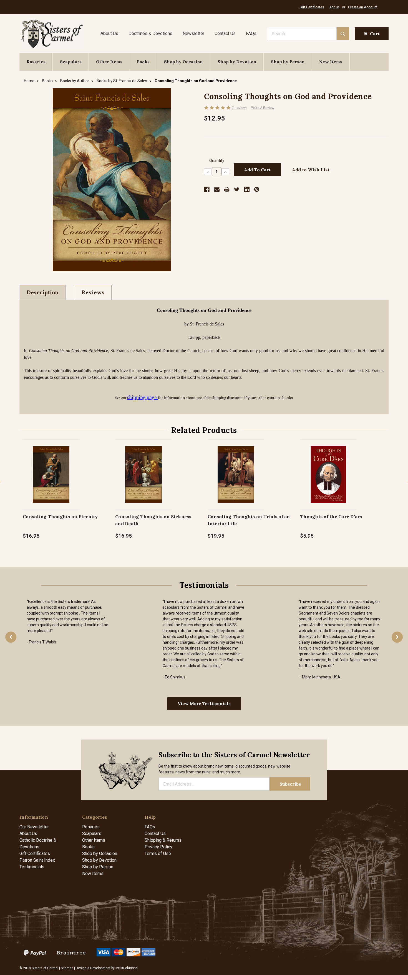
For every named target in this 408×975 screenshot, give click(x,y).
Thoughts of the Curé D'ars (331, 516)
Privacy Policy (158, 846)
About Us (109, 33)
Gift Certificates (311, 7)
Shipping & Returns (163, 840)
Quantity (216, 160)
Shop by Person (288, 61)
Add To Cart (51, 480)
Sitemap (67, 968)
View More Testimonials (204, 703)
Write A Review (262, 108)
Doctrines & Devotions (150, 33)
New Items (330, 61)
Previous (10, 637)
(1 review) (239, 108)
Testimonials (31, 866)
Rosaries (36, 61)
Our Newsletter (34, 826)
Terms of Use (158, 853)
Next (397, 637)
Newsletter (193, 33)
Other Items (109, 61)
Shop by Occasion (183, 61)
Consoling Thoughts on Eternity (60, 516)
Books (143, 61)
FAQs (251, 33)
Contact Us (225, 33)
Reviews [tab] (93, 292)
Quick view (51, 468)
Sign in (334, 7)
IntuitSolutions (126, 968)
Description (43, 292)
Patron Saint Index (37, 860)
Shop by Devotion (237, 61)
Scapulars (71, 61)
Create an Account (362, 7)
